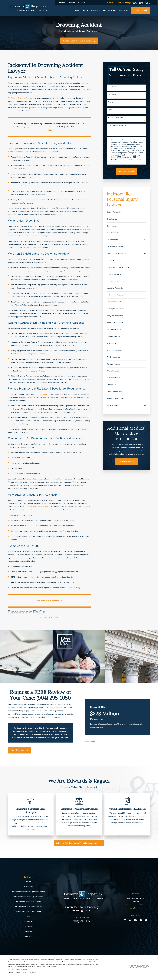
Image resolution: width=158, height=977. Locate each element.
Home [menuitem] (76, 10)
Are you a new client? (116, 117)
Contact (81, 2)
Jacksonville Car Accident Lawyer (28, 906)
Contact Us (138, 10)
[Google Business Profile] (130, 920)
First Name (112, 86)
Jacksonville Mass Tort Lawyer (28, 901)
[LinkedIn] (135, 920)
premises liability (41, 394)
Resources (28, 921)
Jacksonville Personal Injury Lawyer (28, 896)
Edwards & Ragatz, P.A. (20, 98)
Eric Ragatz (44, 506)
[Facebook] (125, 920)
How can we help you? (117, 125)
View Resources (124, 461)
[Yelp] (140, 920)
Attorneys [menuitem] (95, 10)
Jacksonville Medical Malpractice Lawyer (28, 891)
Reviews (71, 2)
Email (110, 110)
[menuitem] (126, 212)
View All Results (17, 750)
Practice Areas (28, 886)
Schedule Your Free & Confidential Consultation (76, 843)
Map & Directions (135, 908)
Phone (110, 102)
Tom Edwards (30, 506)
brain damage (85, 229)
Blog (28, 916)
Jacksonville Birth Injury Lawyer (28, 911)
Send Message (124, 171)
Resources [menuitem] (123, 10)
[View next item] (93, 741)
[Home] (27, 8)
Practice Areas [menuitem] (109, 10)
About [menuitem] (85, 10)
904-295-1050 (141, 2)
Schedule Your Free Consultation (77, 41)
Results (61, 2)
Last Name (112, 94)
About (28, 882)
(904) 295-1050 (82, 921)
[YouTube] (146, 920)
